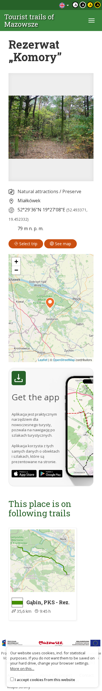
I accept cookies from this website (45, 679)
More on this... (22, 668)
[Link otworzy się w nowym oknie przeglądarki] (24, 473)
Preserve (71, 191)
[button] (50, 303)
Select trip (27, 243)
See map (62, 243)
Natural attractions (38, 191)
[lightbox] (51, 127)
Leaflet (42, 359)
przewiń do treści (39, 5)
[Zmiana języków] (64, 5)
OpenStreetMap (64, 359)
